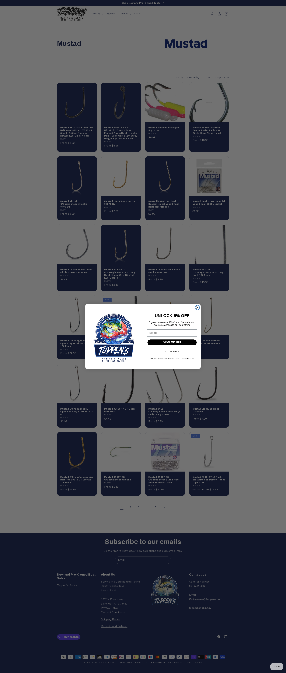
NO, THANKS (172, 351)
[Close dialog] (197, 307)
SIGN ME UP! (172, 342)
